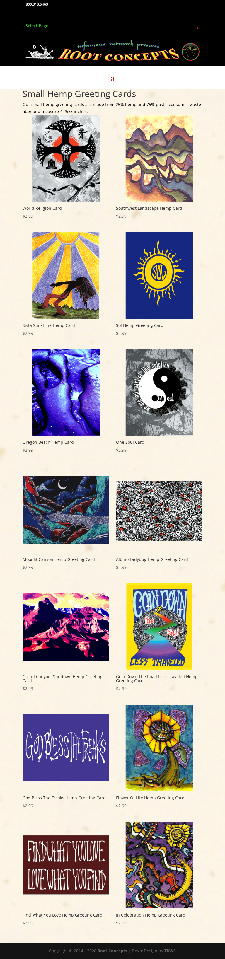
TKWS (170, 950)
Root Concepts (112, 950)
